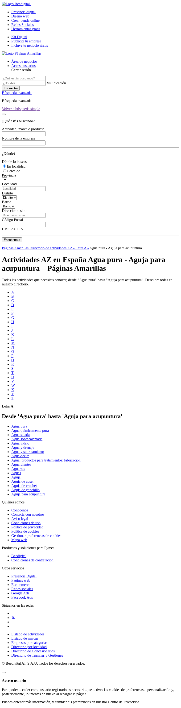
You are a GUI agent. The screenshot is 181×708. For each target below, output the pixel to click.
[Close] (4, 114)
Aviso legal (19, 519)
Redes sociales (22, 589)
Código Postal (12, 220)
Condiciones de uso (26, 523)
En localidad (16, 166)
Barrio (6, 202)
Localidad (9, 184)
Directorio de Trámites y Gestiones (37, 655)
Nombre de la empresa (18, 138)
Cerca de (13, 171)
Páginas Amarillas (15, 248)
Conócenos (19, 510)
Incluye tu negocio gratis (29, 45)
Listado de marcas (24, 638)
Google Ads (20, 593)
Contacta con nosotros (27, 514)
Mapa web (19, 540)
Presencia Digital (24, 576)
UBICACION (12, 229)
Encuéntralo (12, 240)
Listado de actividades (27, 634)
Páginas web (20, 580)
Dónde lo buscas (14, 162)
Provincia (9, 175)
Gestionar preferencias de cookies (36, 536)
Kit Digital (19, 37)
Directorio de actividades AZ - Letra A (58, 248)
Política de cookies (25, 531)
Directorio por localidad (29, 647)
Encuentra (11, 88)
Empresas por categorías (29, 643)
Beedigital (18, 556)
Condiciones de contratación (32, 560)
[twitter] (13, 618)
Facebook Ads (22, 597)
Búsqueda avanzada (17, 93)
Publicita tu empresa (26, 41)
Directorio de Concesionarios (33, 651)
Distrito (7, 193)
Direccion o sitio (14, 211)
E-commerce (20, 585)
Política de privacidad (27, 527)
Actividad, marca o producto (23, 129)
